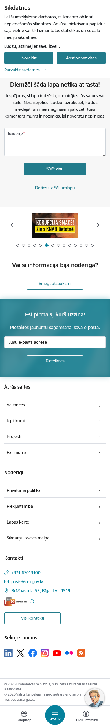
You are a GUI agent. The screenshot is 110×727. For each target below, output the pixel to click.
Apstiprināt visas (81, 58)
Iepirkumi (16, 420)
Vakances (16, 404)
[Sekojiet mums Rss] (81, 653)
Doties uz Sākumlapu (55, 187)
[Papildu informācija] (32, 601)
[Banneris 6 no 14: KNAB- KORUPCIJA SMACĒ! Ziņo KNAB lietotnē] (55, 225)
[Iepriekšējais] (12, 225)
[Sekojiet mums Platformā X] (20, 653)
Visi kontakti (32, 618)
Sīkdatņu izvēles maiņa (28, 538)
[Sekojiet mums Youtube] (57, 652)
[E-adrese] (15, 601)
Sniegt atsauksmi (55, 283)
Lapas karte (18, 522)
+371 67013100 (26, 572)
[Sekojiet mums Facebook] (32, 653)
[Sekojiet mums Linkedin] (8, 653)
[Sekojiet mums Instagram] (45, 653)
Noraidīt (28, 58)
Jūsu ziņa (15, 133)
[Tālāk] (97, 225)
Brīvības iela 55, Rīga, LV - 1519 (40, 590)
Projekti (14, 436)
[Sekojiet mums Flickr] (69, 652)
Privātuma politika (24, 490)
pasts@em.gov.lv (27, 581)
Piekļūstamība (20, 506)
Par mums (16, 452)
